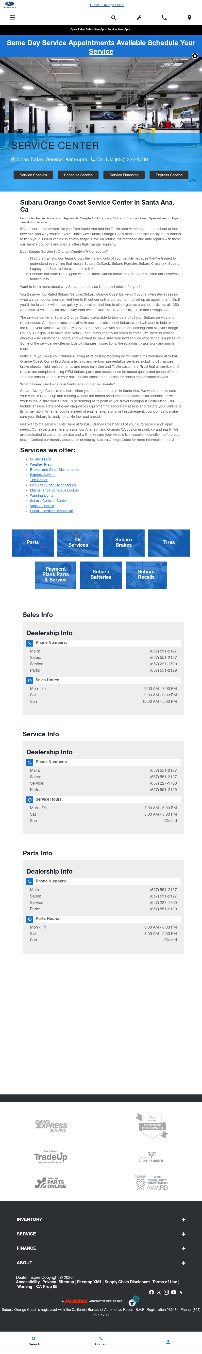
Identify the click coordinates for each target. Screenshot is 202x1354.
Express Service (169, 175)
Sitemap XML (89, 1282)
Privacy (49, 1282)
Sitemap (66, 1282)
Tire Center (39, 480)
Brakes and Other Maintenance (54, 470)
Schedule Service (78, 175)
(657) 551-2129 (163, 670)
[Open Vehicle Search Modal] (113, 17)
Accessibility (28, 1282)
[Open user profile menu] (168, 1342)
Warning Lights (41, 495)
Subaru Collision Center (48, 501)
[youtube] (173, 1292)
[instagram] (166, 1292)
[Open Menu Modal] (12, 17)
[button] (195, 56)
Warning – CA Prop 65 (37, 1287)
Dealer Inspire (28, 1277)
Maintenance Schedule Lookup (54, 490)
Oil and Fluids (40, 459)
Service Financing (124, 175)
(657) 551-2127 (163, 651)
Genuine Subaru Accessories (53, 485)
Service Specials (33, 175)
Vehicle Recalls (42, 506)
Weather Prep (40, 464)
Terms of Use (164, 1282)
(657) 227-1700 (131, 159)
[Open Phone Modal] (164, 17)
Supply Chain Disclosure (127, 1282)
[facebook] (151, 1292)
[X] (158, 1292)
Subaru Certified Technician (51, 511)
